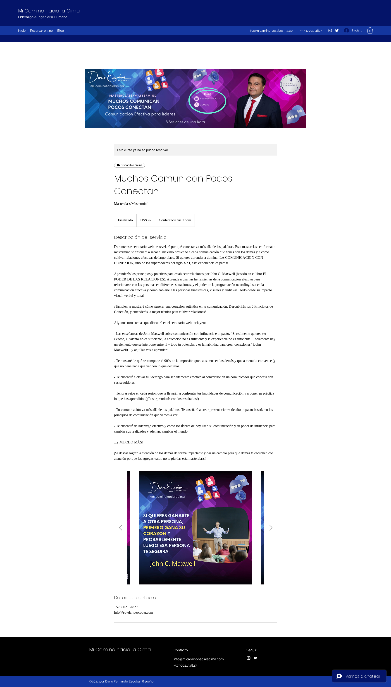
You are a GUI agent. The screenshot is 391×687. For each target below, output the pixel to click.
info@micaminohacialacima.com (272, 30)
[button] (370, 30)
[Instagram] (330, 30)
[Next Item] (270, 528)
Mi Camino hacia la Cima (49, 10)
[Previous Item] (120, 528)
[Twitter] (337, 30)
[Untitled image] (195, 527)
